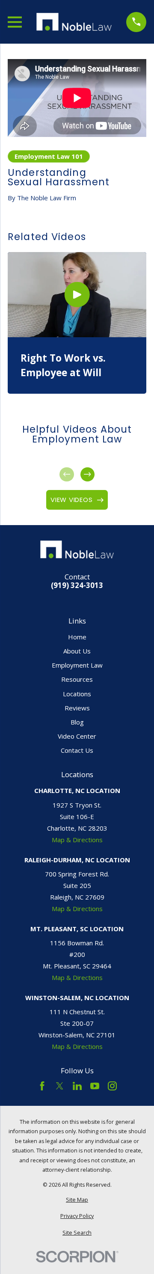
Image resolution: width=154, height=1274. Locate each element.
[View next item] (87, 474)
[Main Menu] (15, 22)
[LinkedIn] (77, 1085)
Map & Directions (77, 839)
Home (77, 637)
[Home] (74, 21)
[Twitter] (59, 1085)
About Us (77, 651)
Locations (77, 693)
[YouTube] (94, 1085)
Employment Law (77, 665)
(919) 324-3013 (77, 585)
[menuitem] (77, 1200)
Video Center (77, 736)
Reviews (77, 708)
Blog (77, 722)
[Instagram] (112, 1085)
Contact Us (77, 750)
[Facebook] (42, 1085)
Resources (77, 679)
